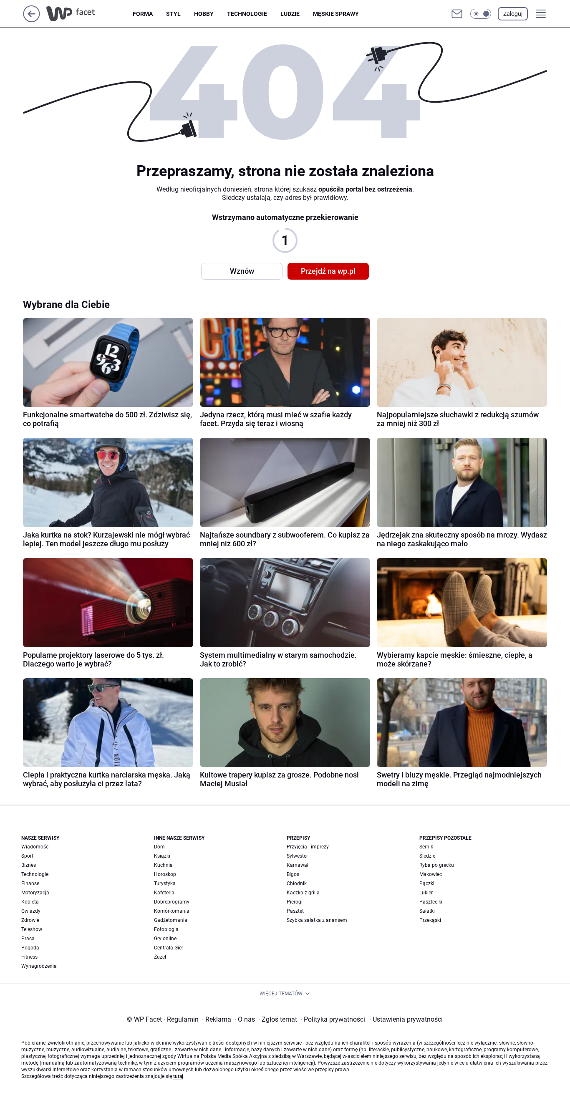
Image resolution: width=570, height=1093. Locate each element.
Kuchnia (163, 865)
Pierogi (295, 902)
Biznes (28, 865)
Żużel (160, 957)
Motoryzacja (35, 893)
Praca (28, 939)
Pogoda (30, 948)
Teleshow (31, 929)
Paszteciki (430, 902)
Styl (173, 13)
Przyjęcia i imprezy (308, 847)
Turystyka (165, 883)
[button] (480, 14)
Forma (143, 13)
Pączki (426, 883)
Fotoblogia (166, 929)
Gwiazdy (30, 911)
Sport (27, 856)
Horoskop (165, 874)
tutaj (178, 1076)
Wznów (242, 271)
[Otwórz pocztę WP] (457, 13)
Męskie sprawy (336, 13)
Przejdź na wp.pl (328, 271)
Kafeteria (164, 893)
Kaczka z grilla (303, 893)
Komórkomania (171, 911)
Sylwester (297, 856)
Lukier (426, 893)
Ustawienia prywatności (406, 1019)
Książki (162, 856)
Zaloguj (512, 13)
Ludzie (290, 13)
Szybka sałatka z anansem (317, 920)
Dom (159, 847)
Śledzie (427, 856)
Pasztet (295, 911)
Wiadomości (35, 847)
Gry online (165, 939)
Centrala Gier (168, 948)
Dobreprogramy (171, 902)
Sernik (426, 847)
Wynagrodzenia (39, 966)
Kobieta (30, 902)
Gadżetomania (170, 920)
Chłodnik (297, 883)
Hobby (204, 13)
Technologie (247, 13)
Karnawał (297, 865)
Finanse (30, 883)
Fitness (29, 957)
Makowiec (430, 874)
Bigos (293, 874)
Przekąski (430, 920)
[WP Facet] (89, 13)
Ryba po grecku (436, 865)
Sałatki (427, 911)
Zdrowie (30, 920)
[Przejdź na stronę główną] (31, 20)
